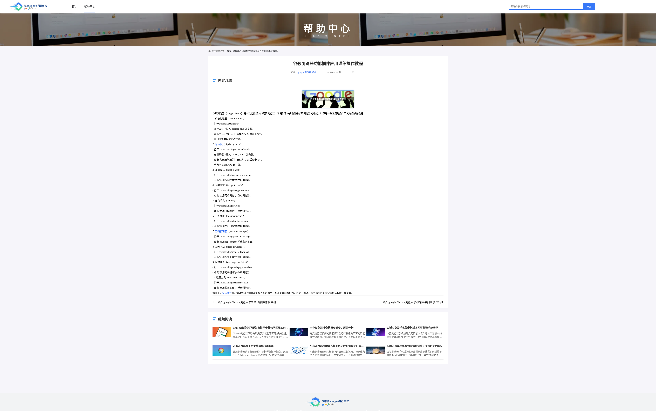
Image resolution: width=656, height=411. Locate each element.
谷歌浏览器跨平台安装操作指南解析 (253, 346)
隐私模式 (220, 144)
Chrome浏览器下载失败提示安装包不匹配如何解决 (260, 327)
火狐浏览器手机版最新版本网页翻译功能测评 (412, 327)
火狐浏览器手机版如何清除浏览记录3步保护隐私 (414, 346)
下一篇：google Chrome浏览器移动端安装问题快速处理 (410, 302)
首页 (74, 6)
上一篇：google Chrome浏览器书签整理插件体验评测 (244, 302)
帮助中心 (89, 6)
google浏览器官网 (307, 72)
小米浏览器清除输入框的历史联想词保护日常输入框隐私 (337, 346)
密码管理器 (221, 231)
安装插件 (227, 293)
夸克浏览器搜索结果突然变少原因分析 (331, 327)
